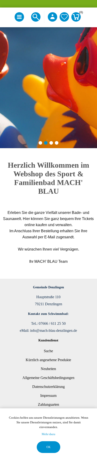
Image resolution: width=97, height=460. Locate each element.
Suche (48, 351)
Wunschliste (64, 17)
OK (48, 447)
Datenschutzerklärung (48, 387)
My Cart (80, 13)
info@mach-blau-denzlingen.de (53, 330)
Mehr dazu (48, 434)
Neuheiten (48, 369)
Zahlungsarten (48, 404)
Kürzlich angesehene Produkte (48, 360)
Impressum (48, 396)
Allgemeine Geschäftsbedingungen (48, 378)
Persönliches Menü (52, 17)
